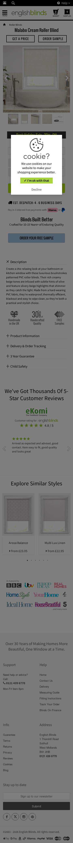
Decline (36, 189)
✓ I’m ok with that (36, 180)
